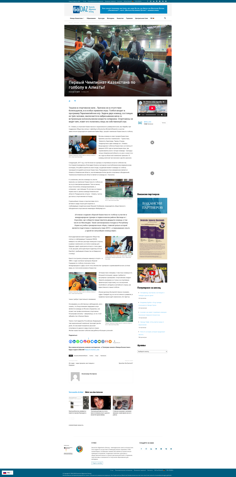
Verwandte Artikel (76, 392)
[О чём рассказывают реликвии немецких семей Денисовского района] (123, 403)
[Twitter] (81, 340)
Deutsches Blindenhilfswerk (80, 355)
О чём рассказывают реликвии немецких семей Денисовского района (122, 413)
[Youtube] (165, 1)
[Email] (99, 340)
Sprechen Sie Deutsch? (126, 363)
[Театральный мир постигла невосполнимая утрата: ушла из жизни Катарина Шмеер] (101, 403)
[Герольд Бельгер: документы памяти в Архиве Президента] (79, 403)
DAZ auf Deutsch (128, 1)
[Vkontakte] (95, 340)
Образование (91, 18)
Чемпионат (103, 355)
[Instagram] (150, 1)
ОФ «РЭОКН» (138, 1)
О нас (84, 1)
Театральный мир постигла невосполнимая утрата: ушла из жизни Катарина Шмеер (100, 413)
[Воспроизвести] (140, 115)
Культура (101, 18)
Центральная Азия (141, 18)
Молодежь (110, 18)
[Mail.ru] (103, 340)
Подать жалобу (97, 463)
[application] (152, 108)
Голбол (91, 355)
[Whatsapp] (77, 340)
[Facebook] (147, 1)
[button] (165, 18)
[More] (110, 340)
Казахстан (120, 18)
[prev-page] (70, 418)
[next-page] (73, 418)
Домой (70, 22)
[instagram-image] (152, 142)
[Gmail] (106, 340)
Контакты (119, 1)
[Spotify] (156, 1)
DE (151, 18)
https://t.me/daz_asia (92, 350)
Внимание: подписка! (110, 1)
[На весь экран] (165, 115)
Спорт (96, 355)
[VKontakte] (162, 1)
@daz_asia (147, 122)
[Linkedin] (153, 1)
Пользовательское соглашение (95, 1)
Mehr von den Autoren (94, 392)
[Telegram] (159, 1)
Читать (164, 122)
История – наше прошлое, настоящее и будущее (81, 364)
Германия (129, 18)
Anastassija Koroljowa (74, 91)
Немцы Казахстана (76, 18)
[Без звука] (162, 115)
